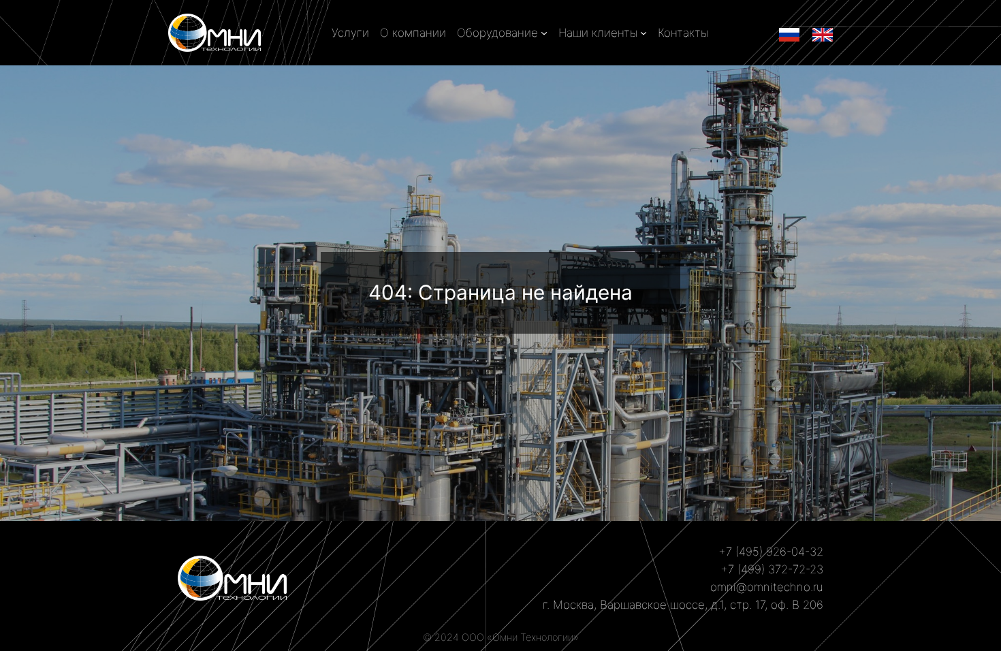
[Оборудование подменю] (544, 32)
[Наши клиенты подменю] (643, 32)
